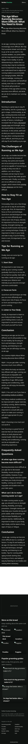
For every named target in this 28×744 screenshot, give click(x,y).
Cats (16, 733)
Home (3, 8)
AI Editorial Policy (14, 742)
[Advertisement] (14, 580)
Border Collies (5, 731)
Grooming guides (6, 724)
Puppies (4, 729)
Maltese (17, 731)
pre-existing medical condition (12, 395)
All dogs (4, 733)
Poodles (4, 726)
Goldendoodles (19, 726)
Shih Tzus (17, 729)
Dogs (7, 8)
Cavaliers (17, 724)
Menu (24, 2)
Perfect (7, 2)
